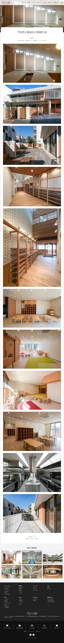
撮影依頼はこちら (56, 2)
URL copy (36, 538)
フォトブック (34, 2)
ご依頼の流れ (6, 591)
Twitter (32, 538)
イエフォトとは (23, 2)
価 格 (38, 2)
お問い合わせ (50, 2)
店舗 (5, 604)
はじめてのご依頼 (50, 599)
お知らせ (45, 2)
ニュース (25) (21, 601)
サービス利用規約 (7, 594)
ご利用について (38, 631)
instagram (33, 635)
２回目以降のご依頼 (50, 600)
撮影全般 (48, 587)
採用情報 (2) (20, 600)
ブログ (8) (20, 603)
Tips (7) (20, 604)
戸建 (5, 600)
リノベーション (7, 603)
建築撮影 (28, 2)
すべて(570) (6, 599)
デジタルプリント (35, 590)
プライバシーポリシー (31, 631)
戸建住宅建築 (21, 587)
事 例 (41, 2)
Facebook (27, 538)
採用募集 (34, 600)
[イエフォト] (6, 2)
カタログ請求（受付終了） (51, 601)
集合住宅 (6, 601)
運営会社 (25, 631)
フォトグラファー (7, 590)
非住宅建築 (20, 590)
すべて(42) (20, 599)
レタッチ (20, 591)
